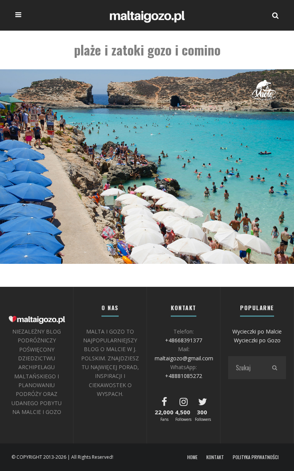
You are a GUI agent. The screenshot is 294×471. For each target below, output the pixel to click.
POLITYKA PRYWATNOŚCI (256, 457)
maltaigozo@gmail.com (184, 358)
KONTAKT (215, 457)
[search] (274, 367)
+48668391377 (183, 340)
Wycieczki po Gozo (257, 340)
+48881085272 (183, 375)
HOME (192, 457)
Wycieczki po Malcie (257, 331)
